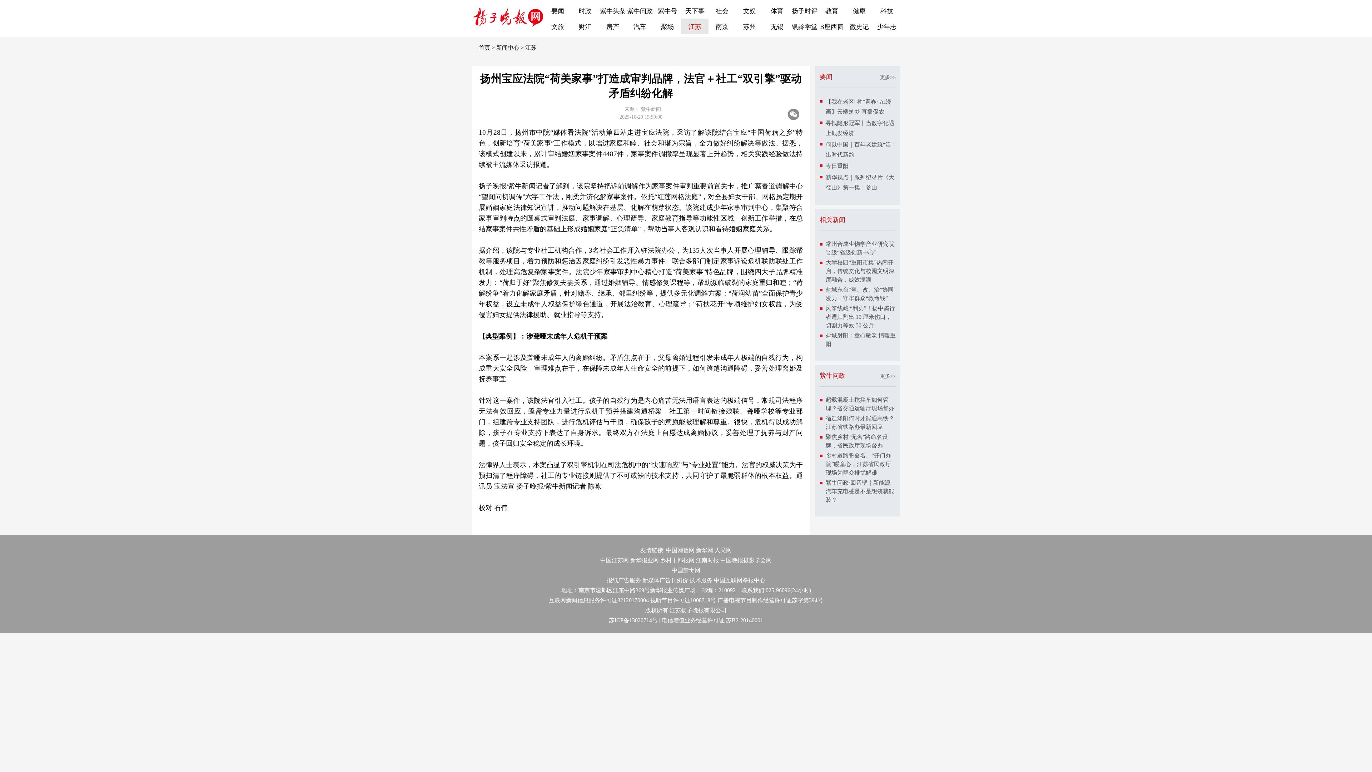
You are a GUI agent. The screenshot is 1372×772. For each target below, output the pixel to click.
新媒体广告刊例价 (665, 580)
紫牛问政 (640, 11)
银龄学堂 (804, 26)
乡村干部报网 (677, 560)
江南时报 (707, 560)
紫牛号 (667, 11)
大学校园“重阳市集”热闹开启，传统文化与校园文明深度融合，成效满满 (860, 271)
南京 (722, 26)
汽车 (639, 26)
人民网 (723, 550)
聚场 (667, 26)
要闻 (557, 11)
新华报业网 (644, 560)
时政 (585, 11)
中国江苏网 (614, 560)
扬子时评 (804, 11)
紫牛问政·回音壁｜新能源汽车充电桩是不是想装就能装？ (860, 491)
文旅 (557, 26)
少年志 (886, 26)
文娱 (749, 11)
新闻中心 (507, 48)
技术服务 (701, 580)
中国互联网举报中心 (739, 580)
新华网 (704, 550)
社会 (722, 11)
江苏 (695, 26)
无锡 (777, 26)
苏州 (749, 26)
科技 (886, 11)
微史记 (859, 26)
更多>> (888, 77)
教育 (831, 11)
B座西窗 (832, 26)
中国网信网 (680, 550)
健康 (859, 11)
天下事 (695, 11)
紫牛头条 (613, 11)
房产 (612, 26)
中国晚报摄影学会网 (746, 560)
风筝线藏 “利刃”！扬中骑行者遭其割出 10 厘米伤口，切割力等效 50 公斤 (860, 316)
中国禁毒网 (686, 570)
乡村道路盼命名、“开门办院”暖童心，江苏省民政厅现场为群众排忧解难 (858, 464)
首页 (484, 48)
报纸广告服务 (624, 580)
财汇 (585, 26)
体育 (777, 11)
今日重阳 (837, 166)
